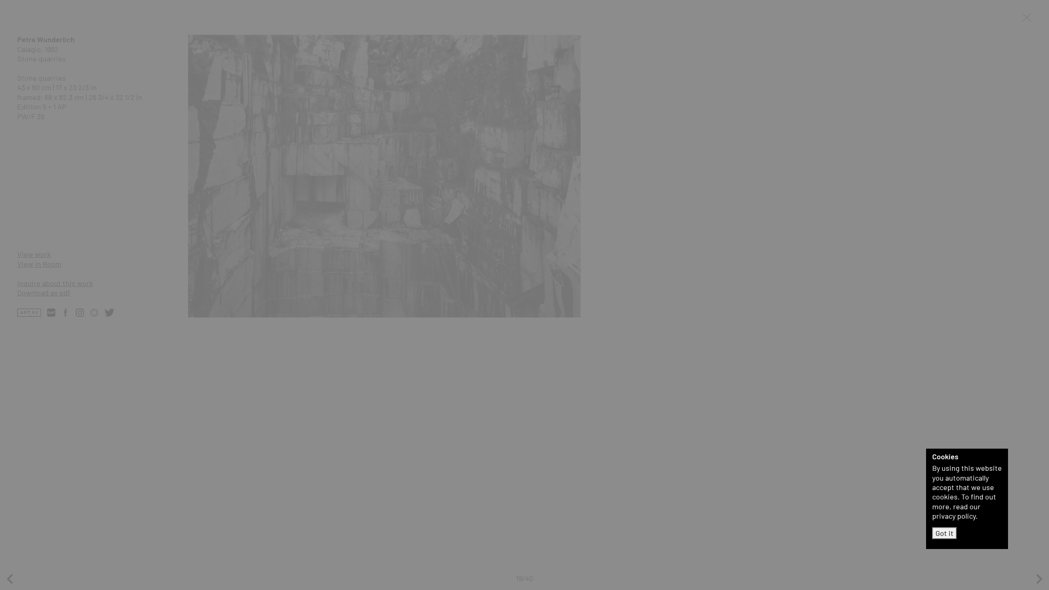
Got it (944, 533)
